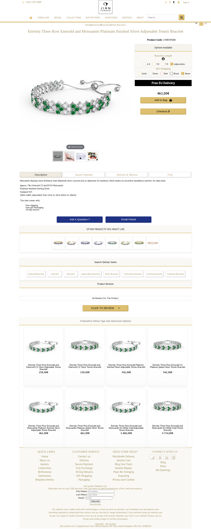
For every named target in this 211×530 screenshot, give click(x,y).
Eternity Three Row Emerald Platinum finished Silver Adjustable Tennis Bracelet (126, 366)
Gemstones (111, 17)
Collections (74, 17)
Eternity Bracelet (154, 274)
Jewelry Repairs (123, 468)
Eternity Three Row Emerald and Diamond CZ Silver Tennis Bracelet (84, 366)
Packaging (84, 479)
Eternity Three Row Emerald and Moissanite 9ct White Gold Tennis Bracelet (167, 428)
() (205, 23)
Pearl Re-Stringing (123, 472)
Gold (144, 73)
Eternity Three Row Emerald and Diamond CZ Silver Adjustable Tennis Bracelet (43, 367)
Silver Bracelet (112, 274)
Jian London (111, 524)
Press (163, 466)
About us (45, 460)
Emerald (55, 274)
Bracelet (71, 274)
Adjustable (179, 64)
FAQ (170, 174)
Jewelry (44, 464)
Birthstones (93, 17)
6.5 (148, 64)
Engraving (123, 475)
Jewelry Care (124, 460)
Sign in (186, 2)
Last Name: (81, 494)
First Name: (81, 491)
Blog (163, 462)
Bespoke (127, 17)
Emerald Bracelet (36, 274)
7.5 (166, 64)
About (140, 17)
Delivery (84, 460)
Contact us (84, 456)
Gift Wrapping (163, 68)
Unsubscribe (95, 504)
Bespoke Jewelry (44, 479)
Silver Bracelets (118, 25)
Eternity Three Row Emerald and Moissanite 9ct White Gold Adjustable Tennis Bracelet (126, 428)
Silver (155, 73)
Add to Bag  (163, 100)
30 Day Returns (84, 472)
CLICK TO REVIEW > (105, 308)
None (187, 73)
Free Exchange (84, 468)
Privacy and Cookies (124, 479)
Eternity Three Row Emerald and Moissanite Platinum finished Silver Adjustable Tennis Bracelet (43, 428)
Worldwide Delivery (124, 456)
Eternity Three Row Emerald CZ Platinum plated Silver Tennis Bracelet (167, 366)
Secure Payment (84, 174)
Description (41, 174)
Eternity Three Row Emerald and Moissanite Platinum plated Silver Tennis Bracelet (85, 428)
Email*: (81, 497)
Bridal (58, 17)
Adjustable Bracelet (90, 274)
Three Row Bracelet (132, 274)
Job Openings (163, 470)
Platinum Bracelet (175, 274)
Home (87, 24)
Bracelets (105, 25)
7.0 (157, 64)
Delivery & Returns (127, 174)
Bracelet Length (163, 55)
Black (176, 73)
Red (166, 73)
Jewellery (43, 17)
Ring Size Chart (123, 464)
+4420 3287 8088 (33, 2)
